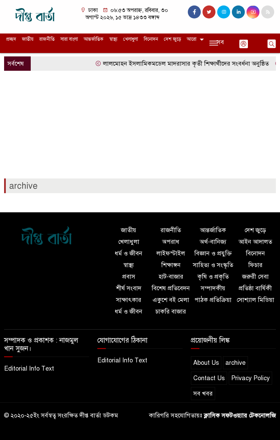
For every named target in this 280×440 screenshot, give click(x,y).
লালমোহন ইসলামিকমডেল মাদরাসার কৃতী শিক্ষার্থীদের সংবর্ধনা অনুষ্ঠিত (182, 63)
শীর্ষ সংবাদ (128, 288)
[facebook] (194, 11)
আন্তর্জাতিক (93, 39)
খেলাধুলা (130, 39)
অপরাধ (170, 241)
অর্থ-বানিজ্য (213, 241)
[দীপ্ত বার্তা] (35, 16)
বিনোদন (151, 39)
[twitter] (208, 11)
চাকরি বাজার (170, 311)
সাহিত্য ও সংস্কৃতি (213, 265)
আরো (191, 39)
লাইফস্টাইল (170, 253)
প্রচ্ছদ (11, 39)
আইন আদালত (255, 241)
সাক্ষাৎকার (128, 300)
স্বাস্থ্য (113, 39)
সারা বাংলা (69, 39)
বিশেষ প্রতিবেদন (171, 288)
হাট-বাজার (170, 276)
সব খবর (203, 393)
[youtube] (253, 11)
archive (235, 362)
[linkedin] (238, 11)
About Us (206, 362)
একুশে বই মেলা (171, 300)
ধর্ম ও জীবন (128, 253)
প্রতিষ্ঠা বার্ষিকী (255, 288)
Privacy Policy (250, 378)
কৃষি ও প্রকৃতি (213, 276)
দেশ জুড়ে (172, 39)
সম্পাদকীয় (213, 288)
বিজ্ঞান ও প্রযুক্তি (213, 253)
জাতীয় (27, 39)
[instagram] (223, 11)
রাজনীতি (47, 39)
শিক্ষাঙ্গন (171, 265)
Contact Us (209, 378)
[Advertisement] (140, 127)
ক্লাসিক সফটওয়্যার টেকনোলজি (240, 415)
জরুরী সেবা (255, 276)
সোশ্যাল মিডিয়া (255, 300)
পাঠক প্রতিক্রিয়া (213, 300)
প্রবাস (128, 276)
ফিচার (255, 265)
